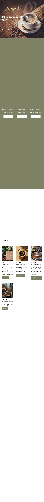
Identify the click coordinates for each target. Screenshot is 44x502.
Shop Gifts (5, 277)
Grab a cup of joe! (8, 116)
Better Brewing (20, 275)
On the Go (5, 308)
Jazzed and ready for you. (35, 116)
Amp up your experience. (22, 116)
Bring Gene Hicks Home (35, 278)
